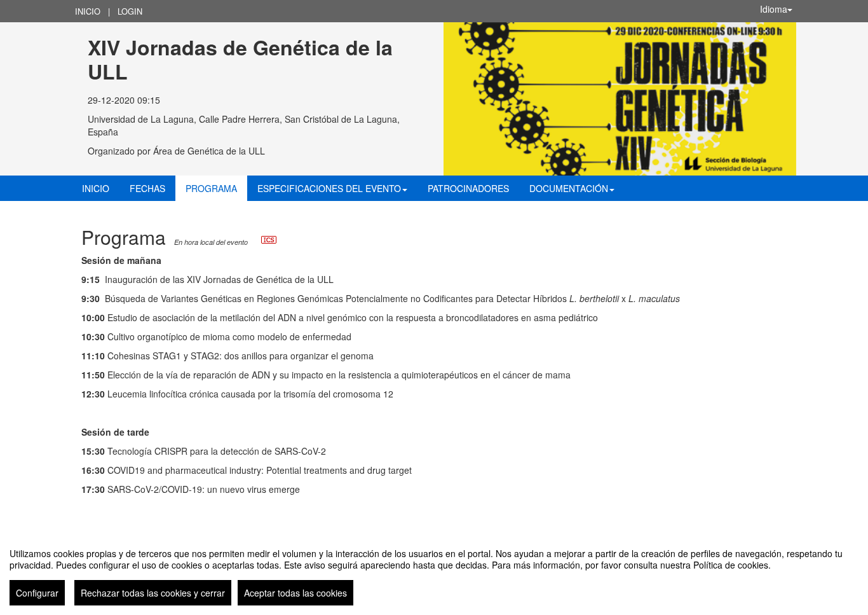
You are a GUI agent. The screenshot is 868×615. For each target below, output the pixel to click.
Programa (211, 188)
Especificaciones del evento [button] (329, 188)
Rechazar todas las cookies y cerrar (153, 592)
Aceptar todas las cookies (295, 592)
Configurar (37, 592)
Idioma (773, 9)
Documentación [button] (568, 188)
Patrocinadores (468, 188)
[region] (434, 572)
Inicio (87, 11)
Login (130, 11)
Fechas (147, 188)
